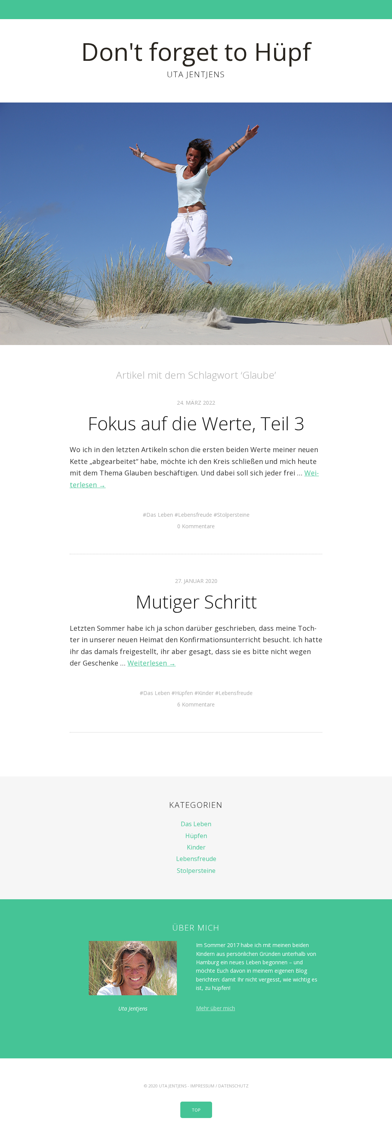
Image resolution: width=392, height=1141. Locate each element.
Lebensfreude (195, 514)
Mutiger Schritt (196, 601)
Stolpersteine (233, 514)
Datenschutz (233, 1086)
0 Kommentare (196, 526)
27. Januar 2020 (196, 580)
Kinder (206, 693)
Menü (196, 9)
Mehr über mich (215, 1008)
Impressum (202, 1086)
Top (196, 1110)
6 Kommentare (196, 704)
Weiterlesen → (151, 662)
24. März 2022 (196, 402)
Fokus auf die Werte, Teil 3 (196, 423)
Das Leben (159, 514)
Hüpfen (184, 693)
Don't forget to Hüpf (196, 51)
